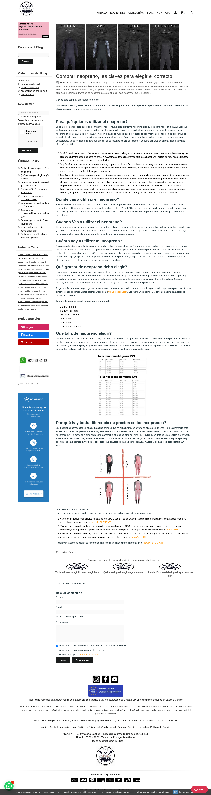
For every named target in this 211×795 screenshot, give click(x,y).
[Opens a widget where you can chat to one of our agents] (199, 789)
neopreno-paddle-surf (165, 89)
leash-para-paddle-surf (35, 269)
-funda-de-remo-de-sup (27, 255)
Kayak (75, 720)
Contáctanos (56, 727)
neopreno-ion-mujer (102, 86)
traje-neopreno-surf (70, 93)
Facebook (29, 335)
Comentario (62, 622)
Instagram (29, 327)
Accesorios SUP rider (128, 720)
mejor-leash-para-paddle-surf (38, 276)
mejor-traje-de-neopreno (142, 82)
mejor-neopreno (143, 93)
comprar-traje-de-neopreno (115, 82)
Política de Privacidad (29, 124)
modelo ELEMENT (101, 522)
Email (59, 607)
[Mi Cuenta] (175, 12)
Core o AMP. (171, 529)
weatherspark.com (117, 291)
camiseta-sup (155, 706)
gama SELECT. (139, 537)
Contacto (163, 12)
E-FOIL (66, 720)
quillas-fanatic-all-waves (162, 710)
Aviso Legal (70, 727)
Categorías (136, 12)
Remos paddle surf (30, 84)
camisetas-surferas (28, 710)
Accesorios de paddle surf (34, 91)
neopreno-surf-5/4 (84, 89)
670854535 (142, 734)
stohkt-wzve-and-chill (182, 710)
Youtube (28, 342)
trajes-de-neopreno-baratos (95, 93)
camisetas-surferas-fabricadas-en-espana (54, 710)
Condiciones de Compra (113, 727)
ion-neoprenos (140, 86)
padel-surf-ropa (120, 710)
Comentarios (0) (81, 82)
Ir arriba (44, 727)
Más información (187, 792)
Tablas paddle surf (30, 87)
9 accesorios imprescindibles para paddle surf (35, 213)
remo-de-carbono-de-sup (30, 305)
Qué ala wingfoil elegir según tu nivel (123, 572)
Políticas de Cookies (160, 727)
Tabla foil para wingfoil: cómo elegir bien (77, 572)
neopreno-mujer (122, 89)
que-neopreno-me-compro (168, 82)
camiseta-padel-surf (106, 706)
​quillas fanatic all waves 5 (105, 714)
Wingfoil (51, 720)
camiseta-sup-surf (169, 706)
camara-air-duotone (27, 706)
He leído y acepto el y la (30, 120)
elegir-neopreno (156, 86)
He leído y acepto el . (80, 654)
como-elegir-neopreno (176, 86)
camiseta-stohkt (141, 706)
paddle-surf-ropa (88, 710)
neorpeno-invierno (122, 86)
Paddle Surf (40, 720)
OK (175, 792)
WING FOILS (27, 94)
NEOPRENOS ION (153, 542)
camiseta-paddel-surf (69, 706)
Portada (101, 12)
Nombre (60, 597)
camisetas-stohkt (185, 706)
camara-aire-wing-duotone (47, 706)
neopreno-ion (62, 86)
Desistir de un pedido (138, 727)
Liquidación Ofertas (150, 720)
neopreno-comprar (103, 89)
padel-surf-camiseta (104, 710)
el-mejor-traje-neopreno (121, 93)
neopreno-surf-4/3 (65, 89)
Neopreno (86, 720)
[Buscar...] (192, 12)
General (25, 80)
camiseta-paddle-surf (88, 706)
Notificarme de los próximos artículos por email (82, 650)
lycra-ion (76, 710)
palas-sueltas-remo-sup (30, 294)
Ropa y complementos (103, 720)
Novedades (117, 12)
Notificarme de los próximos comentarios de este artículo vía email (92, 645)
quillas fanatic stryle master (139, 710)
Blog (150, 12)
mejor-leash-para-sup (26, 280)
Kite (59, 720)
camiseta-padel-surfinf (124, 706)
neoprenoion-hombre (80, 86)
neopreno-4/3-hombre (142, 89)
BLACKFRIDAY (169, 720)
